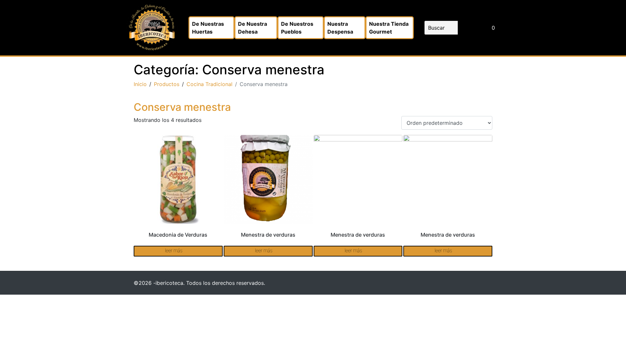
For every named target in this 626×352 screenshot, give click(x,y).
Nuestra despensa (340, 28)
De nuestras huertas (208, 28)
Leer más (173, 250)
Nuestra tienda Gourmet (389, 28)
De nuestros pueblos (297, 28)
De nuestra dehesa (252, 28)
